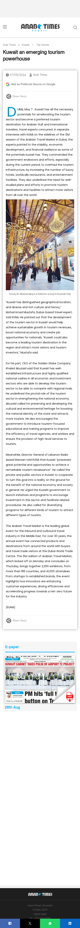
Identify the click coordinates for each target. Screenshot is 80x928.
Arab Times (9, 45)
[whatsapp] (50, 923)
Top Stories (43, 45)
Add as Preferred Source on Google (33, 84)
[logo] (40, 27)
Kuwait (25, 45)
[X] (30, 923)
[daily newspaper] (40, 679)
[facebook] (10, 923)
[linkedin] (70, 923)
